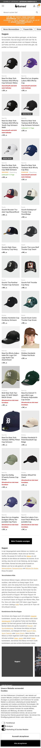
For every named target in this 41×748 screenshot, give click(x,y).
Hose (16, 638)
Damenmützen (17, 568)
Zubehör (33, 616)
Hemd (33, 638)
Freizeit (29, 626)
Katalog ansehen (3, 6)
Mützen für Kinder (32, 568)
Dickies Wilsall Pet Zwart (28, 476)
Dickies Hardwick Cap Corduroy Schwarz (10, 319)
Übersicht (35, 689)
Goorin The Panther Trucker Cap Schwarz (10, 283)
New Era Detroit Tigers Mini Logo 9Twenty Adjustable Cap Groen (29, 396)
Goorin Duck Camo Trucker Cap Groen (29, 319)
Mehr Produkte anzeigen (20, 541)
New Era (4, 76)
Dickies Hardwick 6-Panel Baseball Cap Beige (29, 439)
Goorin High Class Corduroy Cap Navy (10, 248)
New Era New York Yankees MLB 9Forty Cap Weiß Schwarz (10, 167)
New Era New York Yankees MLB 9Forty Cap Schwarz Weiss (10, 80)
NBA (17, 604)
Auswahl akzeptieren (20, 736)
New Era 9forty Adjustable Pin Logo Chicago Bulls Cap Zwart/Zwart (11, 356)
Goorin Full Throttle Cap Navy (29, 283)
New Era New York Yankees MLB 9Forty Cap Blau (29, 167)
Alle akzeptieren (20, 743)
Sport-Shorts (20, 633)
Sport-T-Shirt (31, 631)
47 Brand (4, 390)
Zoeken (37, 12)
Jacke (21, 638)
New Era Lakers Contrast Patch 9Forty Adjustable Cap (30, 519)
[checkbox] (8, 723)
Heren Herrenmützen (11, 29)
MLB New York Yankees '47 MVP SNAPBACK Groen (10, 395)
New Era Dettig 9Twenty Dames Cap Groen (10, 477)
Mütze (29, 556)
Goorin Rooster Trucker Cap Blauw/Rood (10, 211)
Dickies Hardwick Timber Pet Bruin (28, 354)
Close (38, 20)
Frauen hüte (28, 29)
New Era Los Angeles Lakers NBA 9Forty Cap (29, 80)
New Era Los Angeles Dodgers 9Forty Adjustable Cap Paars (10, 519)
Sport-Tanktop (7, 633)
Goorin (4, 207)
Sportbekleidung (7, 628)
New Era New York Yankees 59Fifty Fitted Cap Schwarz (11, 439)
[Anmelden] (34, 5)
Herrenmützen (6, 568)
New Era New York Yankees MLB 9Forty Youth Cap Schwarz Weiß (10, 124)
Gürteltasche (6, 621)
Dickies (4, 315)
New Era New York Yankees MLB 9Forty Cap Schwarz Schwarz (30, 123)
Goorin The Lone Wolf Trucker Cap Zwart (30, 248)
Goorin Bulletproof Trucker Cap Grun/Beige (28, 212)
